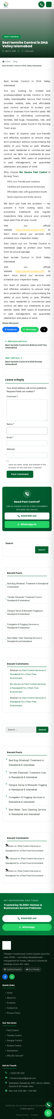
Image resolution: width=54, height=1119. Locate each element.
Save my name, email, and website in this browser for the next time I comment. (27, 466)
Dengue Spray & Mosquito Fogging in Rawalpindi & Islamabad (25, 612)
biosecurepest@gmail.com (23, 1078)
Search (9, 543)
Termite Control (14, 1035)
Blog (15, 61)
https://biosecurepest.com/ (30, 229)
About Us (11, 998)
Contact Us (12, 1008)
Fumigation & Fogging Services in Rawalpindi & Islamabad (23, 626)
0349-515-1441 (17, 1073)
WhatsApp (31, 329)
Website (11, 449)
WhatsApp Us (28, 524)
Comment (12, 396)
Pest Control (11, 37)
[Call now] (41, 4)
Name (10, 424)
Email (10, 437)
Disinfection (12, 1050)
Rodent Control (14, 1045)
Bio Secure (15, 684)
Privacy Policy (13, 1013)
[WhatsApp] (12, 976)
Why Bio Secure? (15, 1055)
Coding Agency (27, 1108)
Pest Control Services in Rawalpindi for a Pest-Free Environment (28, 674)
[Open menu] (49, 4)
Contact (34, 1115)
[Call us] (48, 1105)
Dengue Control (14, 1040)
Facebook (12, 329)
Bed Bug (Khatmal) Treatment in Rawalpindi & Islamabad (27, 585)
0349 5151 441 (28, 515)
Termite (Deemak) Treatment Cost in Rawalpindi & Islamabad (24, 599)
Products (11, 1003)
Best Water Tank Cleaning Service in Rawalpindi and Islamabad (24, 639)
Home (7, 61)
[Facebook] (5, 976)
